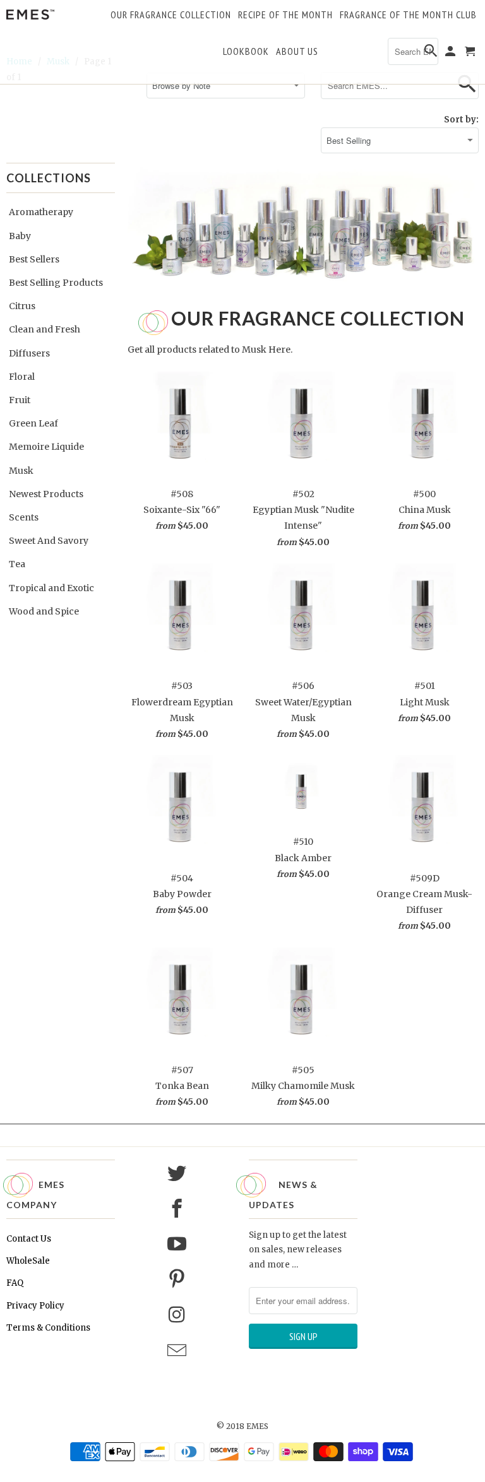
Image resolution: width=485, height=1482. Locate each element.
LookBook (246, 51)
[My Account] (451, 53)
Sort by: (461, 119)
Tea (17, 564)
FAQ (14, 1283)
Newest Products (46, 494)
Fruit (19, 400)
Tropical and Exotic (51, 588)
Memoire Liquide (46, 446)
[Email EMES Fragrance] (178, 1351)
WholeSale (28, 1261)
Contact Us (28, 1238)
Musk (21, 470)
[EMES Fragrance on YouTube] (178, 1244)
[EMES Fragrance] (30, 14)
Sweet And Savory (48, 540)
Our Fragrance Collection (171, 15)
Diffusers (29, 353)
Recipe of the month (285, 15)
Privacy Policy (35, 1305)
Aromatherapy (41, 212)
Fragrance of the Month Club (408, 15)
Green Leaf (33, 423)
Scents (24, 517)
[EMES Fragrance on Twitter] (178, 1173)
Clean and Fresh (44, 329)
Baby (20, 236)
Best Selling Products (56, 282)
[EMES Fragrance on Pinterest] (178, 1279)
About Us (297, 51)
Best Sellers (34, 259)
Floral (22, 376)
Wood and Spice (44, 611)
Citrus (22, 306)
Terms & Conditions (48, 1327)
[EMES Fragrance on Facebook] (178, 1209)
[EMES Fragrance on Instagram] (178, 1315)
